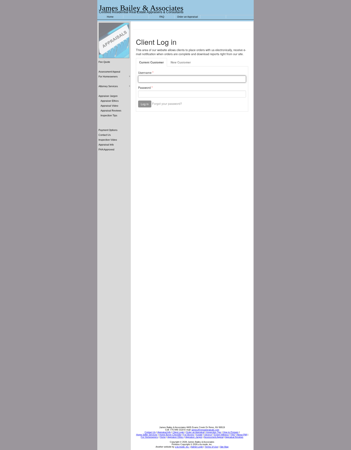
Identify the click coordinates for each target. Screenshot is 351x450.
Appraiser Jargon (108, 96)
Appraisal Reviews (111, 110)
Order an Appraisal (187, 16)
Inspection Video (108, 139)
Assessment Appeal (109, 71)
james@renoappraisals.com (205, 430)
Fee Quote (104, 62)
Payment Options (108, 130)
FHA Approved (106, 149)
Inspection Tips (109, 115)
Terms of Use (211, 447)
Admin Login (197, 447)
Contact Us (105, 135)
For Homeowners (108, 76)
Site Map (224, 447)
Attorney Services (108, 86)
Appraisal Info (106, 144)
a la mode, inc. (182, 447)
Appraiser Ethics (110, 101)
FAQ (161, 16)
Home (110, 16)
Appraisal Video (109, 105)
